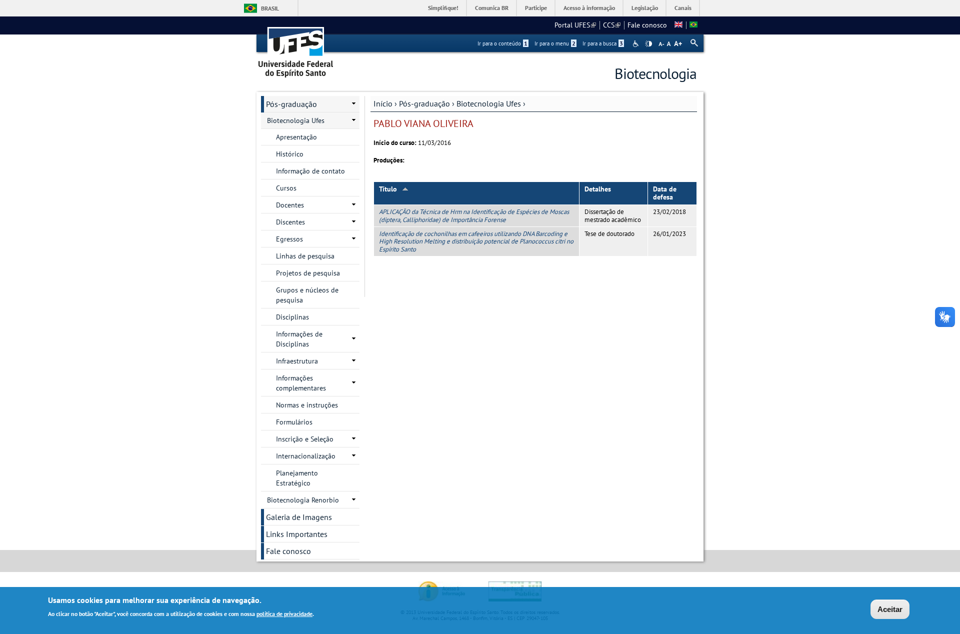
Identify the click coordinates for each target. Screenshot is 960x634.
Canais (683, 8)
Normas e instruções (307, 405)
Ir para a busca (602, 43)
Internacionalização (306, 456)
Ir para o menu (555, 43)
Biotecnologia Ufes (488, 103)
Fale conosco (647, 25)
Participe (536, 8)
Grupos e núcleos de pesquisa (307, 295)
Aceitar (890, 609)
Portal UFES (575, 25)
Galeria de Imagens (299, 517)
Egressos (289, 239)
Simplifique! (443, 8)
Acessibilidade (636, 43)
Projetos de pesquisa (308, 273)
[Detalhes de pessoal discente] (678, 25)
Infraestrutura (297, 361)
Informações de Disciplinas (299, 339)
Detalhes (597, 189)
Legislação (645, 8)
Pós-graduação (424, 103)
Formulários (294, 422)
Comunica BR (491, 8)
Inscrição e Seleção (305, 439)
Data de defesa (664, 193)
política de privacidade (284, 613)
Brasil (270, 8)
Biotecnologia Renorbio (303, 500)
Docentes (290, 205)
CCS (611, 25)
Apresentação (296, 137)
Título (388, 189)
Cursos (286, 188)
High (648, 44)
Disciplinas (292, 317)
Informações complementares (301, 383)
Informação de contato (310, 171)
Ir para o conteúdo (503, 43)
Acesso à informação (589, 8)
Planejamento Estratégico (297, 478)
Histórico (290, 154)
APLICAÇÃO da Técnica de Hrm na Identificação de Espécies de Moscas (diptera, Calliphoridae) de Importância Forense (474, 216)
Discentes (290, 222)
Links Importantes (297, 534)
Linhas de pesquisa (305, 256)
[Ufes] (296, 49)
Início (383, 103)
